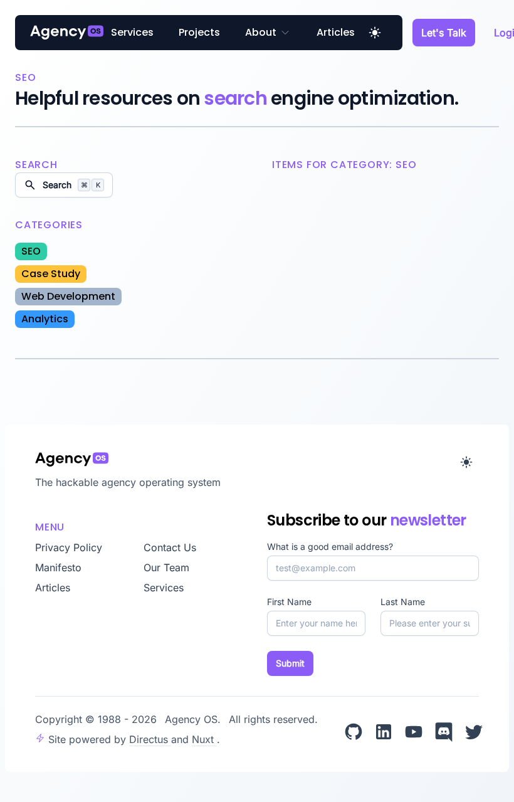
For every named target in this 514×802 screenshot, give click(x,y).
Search (71, 184)
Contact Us (170, 547)
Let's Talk (443, 32)
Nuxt (204, 739)
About (260, 32)
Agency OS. (194, 719)
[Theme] (374, 32)
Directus (150, 739)
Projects (199, 32)
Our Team (166, 567)
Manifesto (58, 567)
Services (132, 32)
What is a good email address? (330, 546)
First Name (289, 601)
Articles (336, 32)
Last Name (402, 601)
